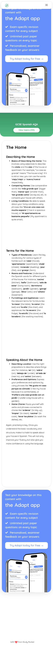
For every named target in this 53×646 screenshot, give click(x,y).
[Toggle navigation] (46, 4)
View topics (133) (26, 130)
